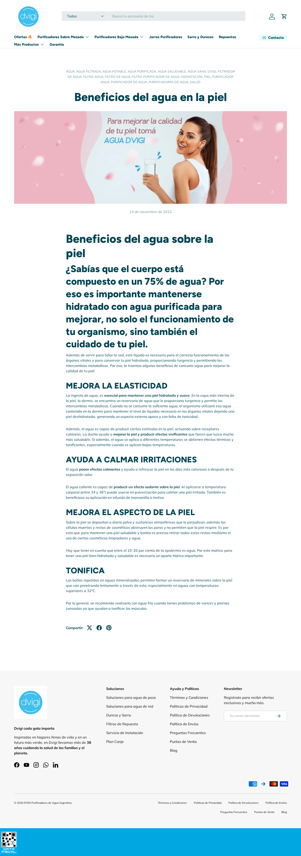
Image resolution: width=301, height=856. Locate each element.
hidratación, (192, 77)
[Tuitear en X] (89, 628)
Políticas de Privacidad (189, 706)
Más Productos (26, 44)
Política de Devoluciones (190, 715)
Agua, (71, 71)
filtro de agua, (118, 77)
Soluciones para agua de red (129, 706)
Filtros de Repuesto (122, 724)
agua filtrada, (89, 71)
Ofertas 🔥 (23, 37)
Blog (173, 750)
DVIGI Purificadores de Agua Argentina (47, 802)
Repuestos (227, 37)
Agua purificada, (143, 71)
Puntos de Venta (183, 741)
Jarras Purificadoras (165, 37)
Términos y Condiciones (189, 697)
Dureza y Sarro (118, 715)
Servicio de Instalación (124, 733)
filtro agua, (94, 77)
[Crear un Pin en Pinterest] (109, 628)
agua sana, (198, 71)
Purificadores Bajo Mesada (116, 37)
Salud (195, 82)
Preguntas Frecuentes (188, 733)
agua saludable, (173, 71)
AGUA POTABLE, (115, 71)
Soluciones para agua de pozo (131, 697)
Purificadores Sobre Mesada (60, 37)
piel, (208, 77)
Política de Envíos (184, 724)
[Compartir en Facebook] (99, 628)
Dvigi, (213, 71)
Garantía (57, 44)
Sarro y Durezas (201, 37)
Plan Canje (115, 741)
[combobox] (153, 16)
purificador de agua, (130, 82)
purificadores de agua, (169, 82)
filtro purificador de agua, (156, 77)
